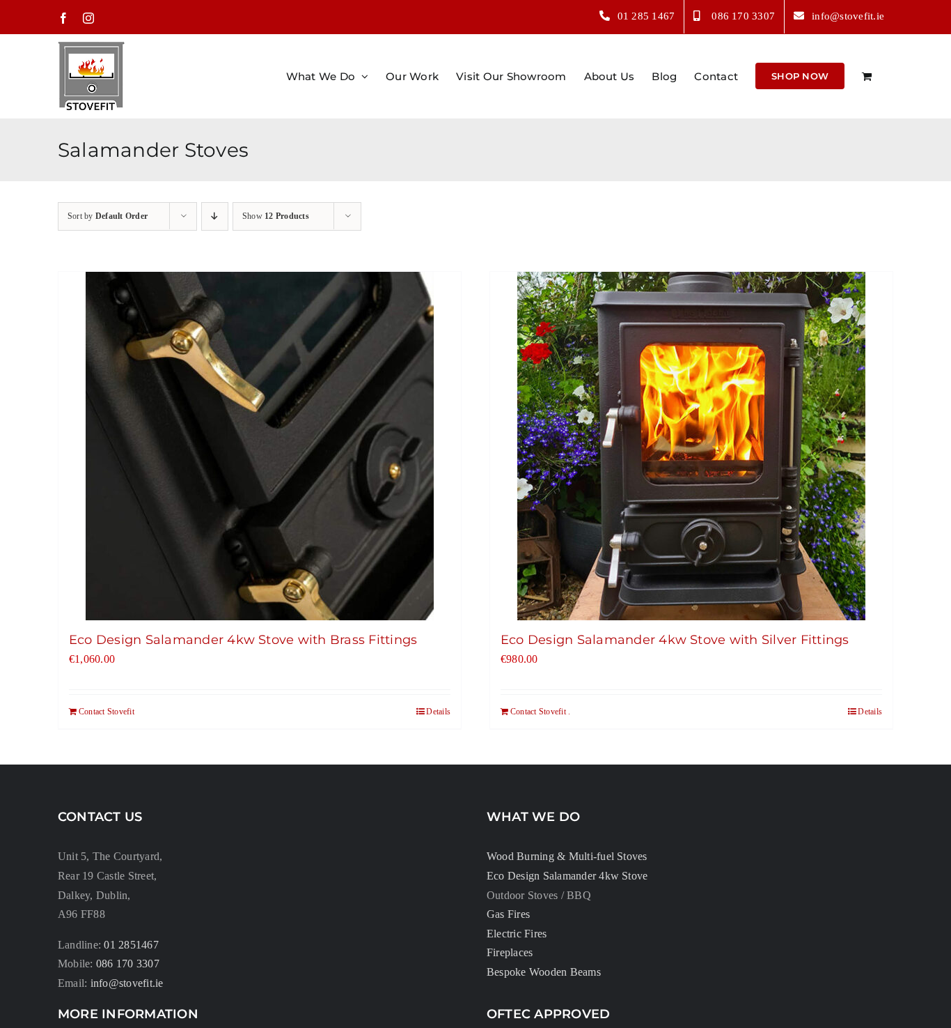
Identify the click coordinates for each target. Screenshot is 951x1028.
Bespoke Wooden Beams (544, 972)
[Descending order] (214, 216)
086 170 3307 (127, 963)
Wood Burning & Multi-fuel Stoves (567, 856)
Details (438, 711)
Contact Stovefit (106, 711)
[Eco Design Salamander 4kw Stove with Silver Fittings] (691, 446)
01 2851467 (131, 945)
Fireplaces (510, 952)
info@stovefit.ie (127, 983)
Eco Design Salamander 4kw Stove (567, 876)
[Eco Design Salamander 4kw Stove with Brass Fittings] (259, 446)
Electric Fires (517, 933)
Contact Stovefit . (540, 711)
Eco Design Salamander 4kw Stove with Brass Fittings (243, 639)
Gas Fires (508, 914)
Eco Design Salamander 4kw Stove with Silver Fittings (675, 639)
